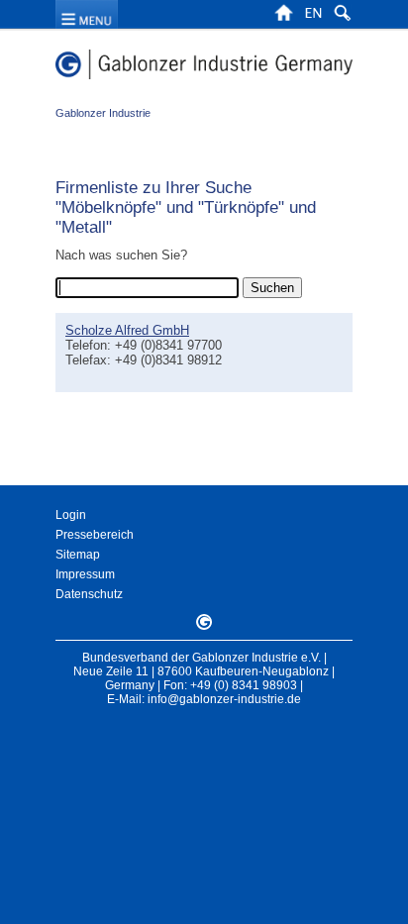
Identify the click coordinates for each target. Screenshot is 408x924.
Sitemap (77, 555)
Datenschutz (89, 594)
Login (70, 515)
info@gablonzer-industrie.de (224, 699)
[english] (313, 19)
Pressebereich (94, 535)
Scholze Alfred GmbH (127, 330)
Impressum (85, 574)
